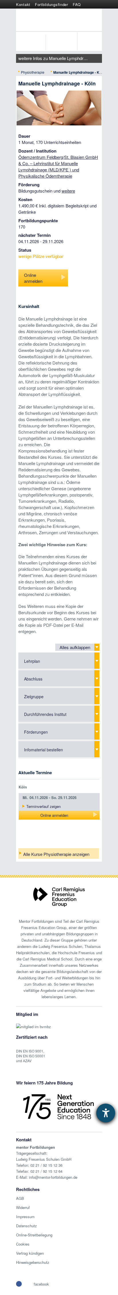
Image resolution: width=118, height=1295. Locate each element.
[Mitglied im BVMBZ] (33, 1023)
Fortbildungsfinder (51, 4)
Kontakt (23, 4)
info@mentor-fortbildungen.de (53, 1177)
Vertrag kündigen (30, 1253)
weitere (68, 191)
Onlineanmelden (33, 278)
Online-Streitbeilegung (34, 1235)
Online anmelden (54, 815)
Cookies (23, 1244)
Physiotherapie (32, 72)
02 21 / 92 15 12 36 (46, 1165)
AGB (20, 1198)
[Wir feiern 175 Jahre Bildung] (58, 1106)
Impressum (25, 1216)
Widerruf (23, 1207)
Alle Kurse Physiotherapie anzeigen (56, 854)
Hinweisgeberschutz (32, 1262)
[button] (19, 1284)
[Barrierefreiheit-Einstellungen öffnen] (105, 1113)
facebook (41, 1284)
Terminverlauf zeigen (43, 806)
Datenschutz (26, 1225)
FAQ (77, 4)
